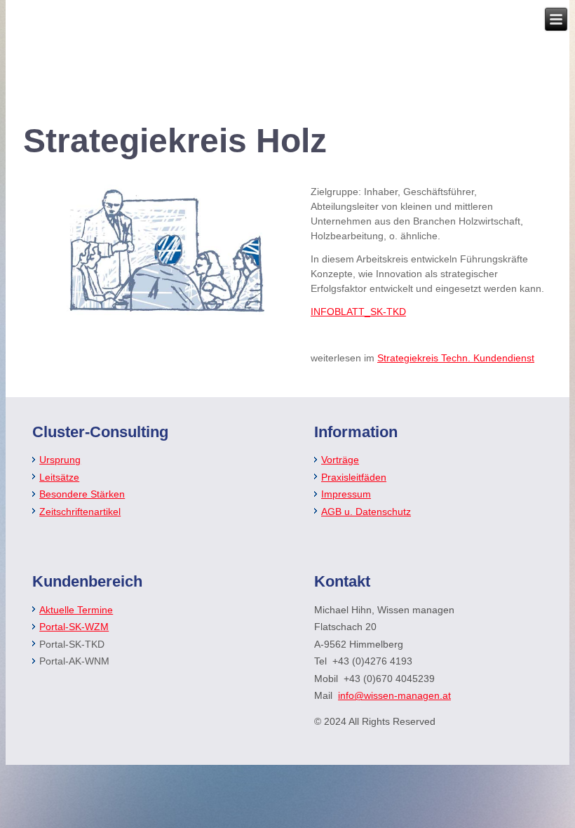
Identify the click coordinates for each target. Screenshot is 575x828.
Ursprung (60, 459)
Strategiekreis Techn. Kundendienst (455, 357)
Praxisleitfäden (353, 477)
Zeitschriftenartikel (80, 511)
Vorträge (340, 459)
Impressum (346, 494)
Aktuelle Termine (76, 609)
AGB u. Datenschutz (366, 511)
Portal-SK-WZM (74, 626)
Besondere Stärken (82, 494)
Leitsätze (59, 477)
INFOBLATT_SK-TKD (358, 311)
